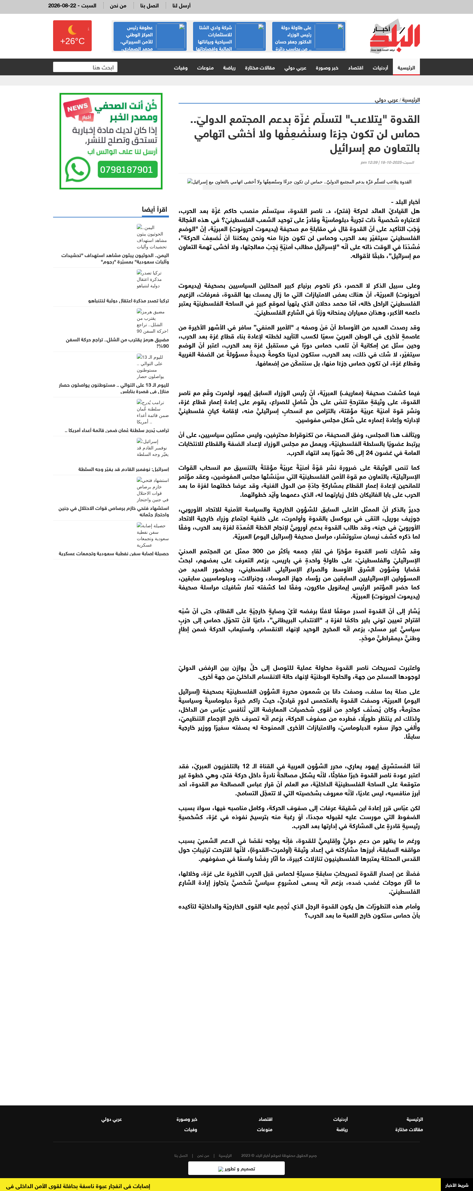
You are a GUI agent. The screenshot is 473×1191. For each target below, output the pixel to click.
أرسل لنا (181, 4)
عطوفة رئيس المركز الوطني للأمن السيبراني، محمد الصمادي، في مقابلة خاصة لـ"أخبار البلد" (152, 41)
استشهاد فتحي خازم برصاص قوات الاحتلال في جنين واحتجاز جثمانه (114, 510)
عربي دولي (295, 66)
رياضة (229, 66)
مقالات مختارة (260, 66)
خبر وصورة (327, 66)
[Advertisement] (299, 1015)
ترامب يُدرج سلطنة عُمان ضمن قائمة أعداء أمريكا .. (117, 429)
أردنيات (380, 66)
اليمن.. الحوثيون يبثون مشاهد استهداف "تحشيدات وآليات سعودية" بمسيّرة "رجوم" (115, 257)
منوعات (205, 66)
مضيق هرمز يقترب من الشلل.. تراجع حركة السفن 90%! (117, 342)
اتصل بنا (149, 4)
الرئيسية (406, 66)
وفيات (181, 66)
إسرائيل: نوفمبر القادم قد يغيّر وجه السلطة (124, 468)
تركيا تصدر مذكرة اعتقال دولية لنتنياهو (128, 300)
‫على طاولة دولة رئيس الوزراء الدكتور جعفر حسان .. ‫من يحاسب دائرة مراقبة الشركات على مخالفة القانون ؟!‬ (309, 44)
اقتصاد (355, 66)
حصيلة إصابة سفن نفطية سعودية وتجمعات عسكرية (114, 552)
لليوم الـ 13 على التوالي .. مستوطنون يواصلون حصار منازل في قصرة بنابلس (114, 387)
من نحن (118, 4)
